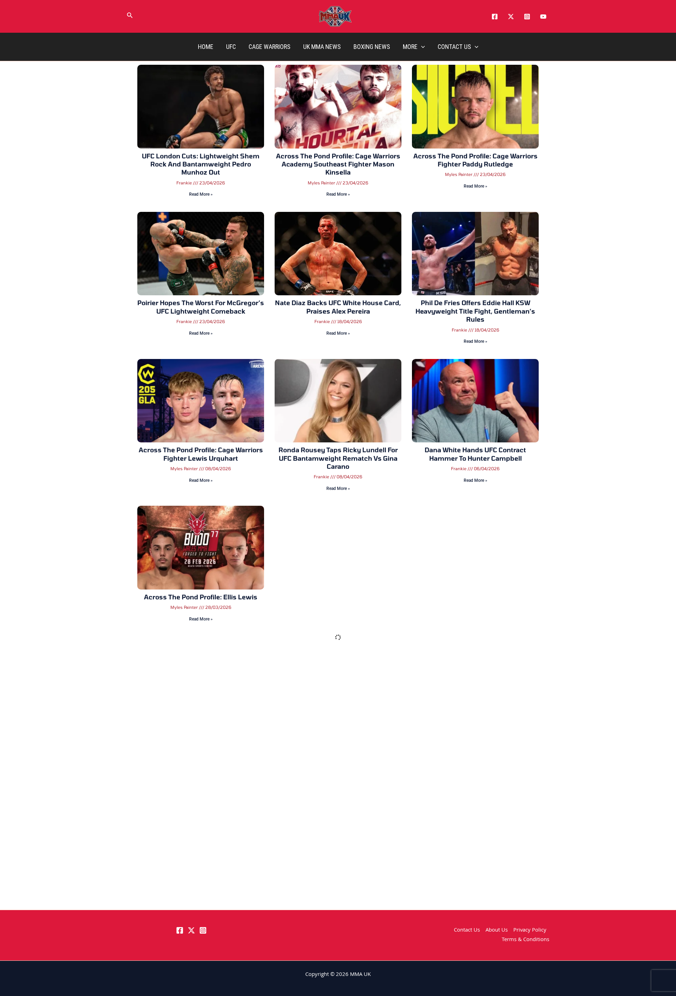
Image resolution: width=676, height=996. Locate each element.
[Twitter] (511, 17)
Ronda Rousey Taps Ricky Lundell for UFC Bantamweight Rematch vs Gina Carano (338, 458)
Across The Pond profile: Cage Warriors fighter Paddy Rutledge (475, 160)
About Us (497, 930)
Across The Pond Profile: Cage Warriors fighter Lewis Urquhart (201, 454)
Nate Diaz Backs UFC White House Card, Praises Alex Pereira (338, 307)
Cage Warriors (269, 46)
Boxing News (371, 46)
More (410, 46)
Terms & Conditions (525, 940)
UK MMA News (322, 46)
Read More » (201, 194)
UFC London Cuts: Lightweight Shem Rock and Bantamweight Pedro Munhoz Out (200, 164)
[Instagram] (527, 17)
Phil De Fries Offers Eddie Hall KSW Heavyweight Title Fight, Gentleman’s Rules (475, 311)
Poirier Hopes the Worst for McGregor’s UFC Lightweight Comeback (200, 307)
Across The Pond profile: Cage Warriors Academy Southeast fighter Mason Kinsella (338, 164)
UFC (231, 46)
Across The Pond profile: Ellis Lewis (200, 597)
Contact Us (454, 46)
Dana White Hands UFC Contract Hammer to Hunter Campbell (475, 454)
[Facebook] (495, 17)
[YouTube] (543, 17)
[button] (130, 16)
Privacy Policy (529, 930)
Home (205, 46)
